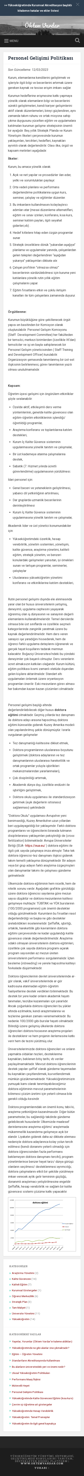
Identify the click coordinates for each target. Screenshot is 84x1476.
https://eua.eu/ (35, 845)
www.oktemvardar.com (42, 1463)
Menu (14, 41)
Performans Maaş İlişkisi (26, 1379)
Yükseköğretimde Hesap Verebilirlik (32, 1410)
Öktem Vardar (42, 25)
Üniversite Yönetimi (23, 1313)
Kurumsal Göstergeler (24, 1290)
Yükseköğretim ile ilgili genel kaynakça (34, 1423)
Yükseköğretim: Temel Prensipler (31, 1417)
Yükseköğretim (20, 1319)
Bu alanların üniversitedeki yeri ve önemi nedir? (38, 1366)
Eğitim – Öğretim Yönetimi (27, 1354)
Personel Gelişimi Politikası (40, 58)
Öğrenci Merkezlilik (23, 1296)
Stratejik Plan (19, 1301)
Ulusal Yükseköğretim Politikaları (31, 1372)
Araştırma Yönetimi (23, 1273)
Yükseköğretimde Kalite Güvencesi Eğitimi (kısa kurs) (42, 1398)
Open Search (77, 40)
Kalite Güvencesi (21, 1278)
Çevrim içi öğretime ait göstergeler (32, 1404)
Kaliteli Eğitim (19, 1284)
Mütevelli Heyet (20, 1385)
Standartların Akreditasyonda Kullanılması (36, 1360)
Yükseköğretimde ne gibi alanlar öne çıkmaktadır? (40, 1347)
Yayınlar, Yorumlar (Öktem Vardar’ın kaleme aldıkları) (42, 1341)
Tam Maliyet (19, 1307)
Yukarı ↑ (42, 1467)
